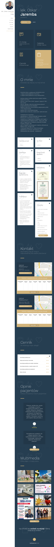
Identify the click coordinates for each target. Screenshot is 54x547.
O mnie (11, 20)
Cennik (11, 24)
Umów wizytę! (9, 31)
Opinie (11, 26)
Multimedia (10, 28)
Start (12, 18)
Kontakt (11, 22)
